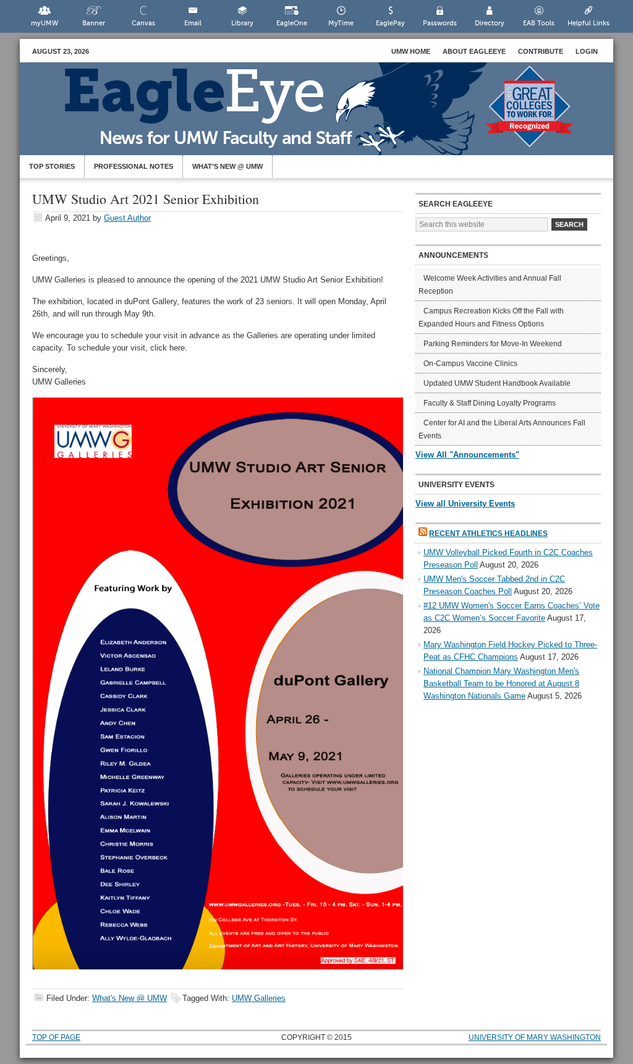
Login (587, 51)
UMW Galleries (259, 998)
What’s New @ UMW (227, 166)
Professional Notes (133, 166)
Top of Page (56, 1037)
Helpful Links (588, 23)
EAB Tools (538, 23)
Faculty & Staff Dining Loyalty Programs (489, 403)
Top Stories (52, 166)
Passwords (440, 23)
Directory (489, 23)
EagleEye (329, 115)
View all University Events (465, 503)
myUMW (44, 23)
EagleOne (291, 23)
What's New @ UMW (129, 998)
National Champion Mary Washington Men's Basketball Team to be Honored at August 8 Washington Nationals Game (501, 683)
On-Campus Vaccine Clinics (470, 363)
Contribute (540, 51)
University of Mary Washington (535, 1037)
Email (193, 23)
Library (242, 23)
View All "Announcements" (467, 454)
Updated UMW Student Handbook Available (497, 383)
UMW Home (410, 51)
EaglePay (390, 23)
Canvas (143, 23)
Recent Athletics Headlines (488, 533)
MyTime (341, 23)
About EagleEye (474, 51)
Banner (93, 23)
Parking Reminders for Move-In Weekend (492, 343)
